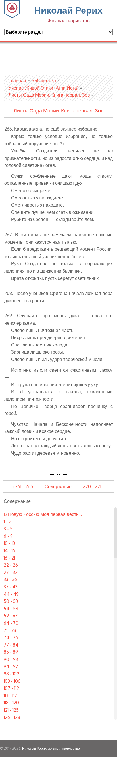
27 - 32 (11, 572)
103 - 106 (12, 681)
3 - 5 (8, 528)
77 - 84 (11, 645)
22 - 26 (11, 565)
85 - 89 (11, 652)
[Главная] (12, 16)
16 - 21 (9, 558)
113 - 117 (10, 695)
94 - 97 (11, 666)
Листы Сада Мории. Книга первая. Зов (49, 95)
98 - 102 (11, 674)
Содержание (58, 486)
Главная (17, 80)
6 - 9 (8, 536)
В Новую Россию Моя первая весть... (43, 514)
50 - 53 (11, 601)
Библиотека (43, 80)
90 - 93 (11, 659)
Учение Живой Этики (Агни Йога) (43, 88)
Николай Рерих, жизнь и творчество (51, 748)
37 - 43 (11, 587)
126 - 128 (12, 717)
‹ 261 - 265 (22, 486)
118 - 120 (11, 702)
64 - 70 (11, 623)
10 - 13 (9, 543)
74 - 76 (11, 637)
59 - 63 (11, 615)
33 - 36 (10, 579)
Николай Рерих (68, 14)
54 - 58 (11, 608)
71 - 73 (10, 630)
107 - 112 (11, 688)
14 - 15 (9, 550)
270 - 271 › (93, 486)
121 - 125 (11, 710)
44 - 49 (11, 594)
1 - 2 (7, 521)
